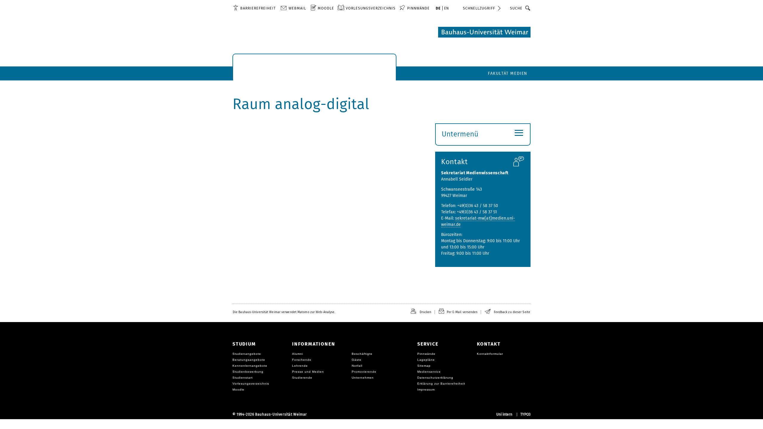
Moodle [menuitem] (326, 8)
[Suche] (528, 8)
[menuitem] (254, 8)
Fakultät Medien (508, 73)
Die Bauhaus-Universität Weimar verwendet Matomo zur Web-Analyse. (284, 312)
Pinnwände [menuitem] (418, 8)
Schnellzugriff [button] (479, 8)
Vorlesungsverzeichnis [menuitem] (371, 8)
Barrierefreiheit (258, 8)
